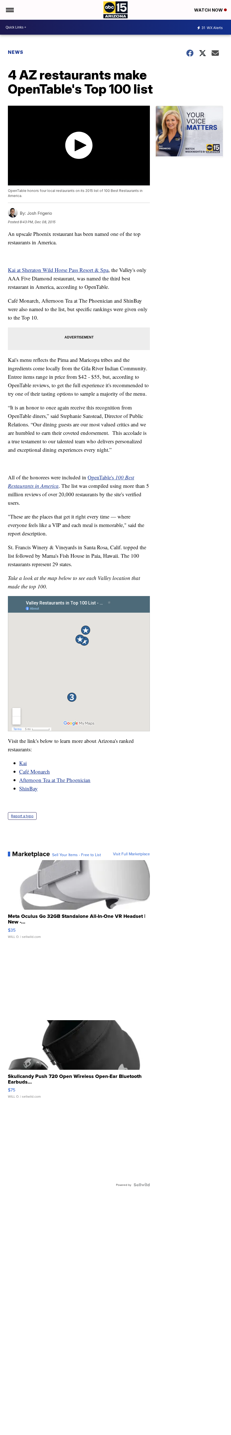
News (15, 52)
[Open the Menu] (9, 10)
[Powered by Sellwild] (142, 1185)
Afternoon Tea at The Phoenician (54, 779)
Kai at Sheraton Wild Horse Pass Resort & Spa (58, 269)
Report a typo (22, 816)
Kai (23, 763)
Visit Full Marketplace (131, 854)
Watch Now (209, 10)
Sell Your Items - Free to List (76, 855)
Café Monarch (34, 771)
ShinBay (28, 788)
